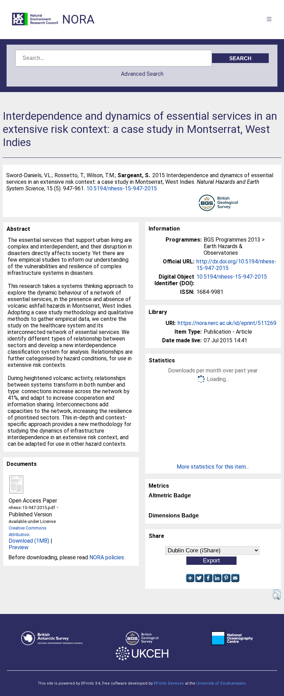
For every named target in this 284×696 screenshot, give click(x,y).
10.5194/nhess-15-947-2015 (121, 188)
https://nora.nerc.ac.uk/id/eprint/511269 (227, 323)
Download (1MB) (29, 540)
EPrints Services (169, 683)
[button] (277, 594)
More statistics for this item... (213, 466)
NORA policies (106, 557)
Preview (18, 547)
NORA (78, 19)
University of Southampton (221, 683)
